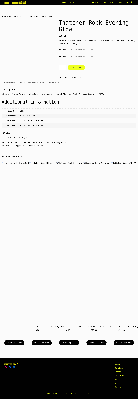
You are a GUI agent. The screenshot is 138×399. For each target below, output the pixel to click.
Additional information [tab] (32, 83)
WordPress (66, 393)
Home (4, 16)
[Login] (131, 2)
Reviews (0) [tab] (54, 83)
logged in (19, 146)
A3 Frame (63, 50)
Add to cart (76, 67)
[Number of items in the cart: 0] (127, 2)
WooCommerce (76, 393)
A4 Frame (63, 57)
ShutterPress (87, 393)
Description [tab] (9, 83)
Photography (15, 16)
